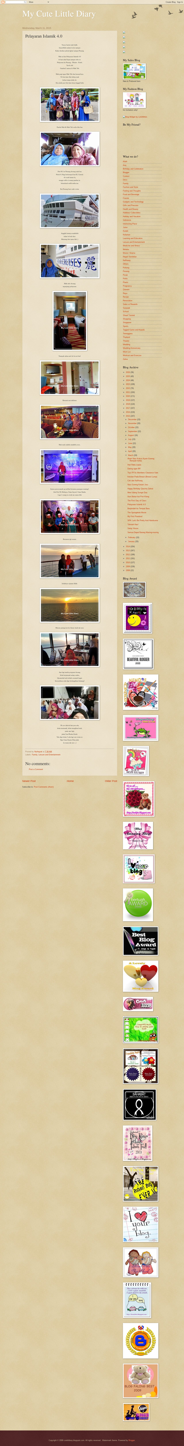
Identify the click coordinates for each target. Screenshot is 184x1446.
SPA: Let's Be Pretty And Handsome (143, 520)
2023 (128, 384)
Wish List (127, 352)
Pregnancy (127, 286)
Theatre (126, 341)
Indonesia (127, 220)
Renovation (127, 301)
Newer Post (29, 781)
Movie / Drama (129, 253)
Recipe (126, 297)
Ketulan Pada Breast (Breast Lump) (142, 477)
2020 (128, 396)
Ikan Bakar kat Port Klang (138, 496)
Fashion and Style (130, 187)
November (132, 423)
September (133, 431)
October (131, 427)
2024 (128, 380)
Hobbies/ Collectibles (131, 213)
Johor (125, 227)
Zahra (125, 359)
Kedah (125, 231)
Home (70, 781)
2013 (128, 550)
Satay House (133, 528)
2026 (128, 372)
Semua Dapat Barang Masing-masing (143, 532)
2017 (128, 408)
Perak (125, 275)
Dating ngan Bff (134, 469)
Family (34, 755)
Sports (125, 326)
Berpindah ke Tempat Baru (139, 508)
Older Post (111, 781)
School (126, 311)
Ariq (124, 165)
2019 (128, 400)
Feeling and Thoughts (132, 191)
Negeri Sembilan (130, 257)
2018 (128, 404)
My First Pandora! (135, 516)
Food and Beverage (131, 194)
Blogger (126, 172)
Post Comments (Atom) (44, 787)
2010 (128, 562)
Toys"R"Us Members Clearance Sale (143, 473)
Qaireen (126, 289)
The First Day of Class (137, 501)
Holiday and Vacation (131, 216)
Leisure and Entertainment (49, 755)
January (131, 541)
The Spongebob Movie (137, 512)
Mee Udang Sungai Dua (137, 492)
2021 (128, 392)
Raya (125, 293)
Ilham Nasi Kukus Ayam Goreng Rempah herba (141, 459)
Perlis (125, 279)
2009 (128, 566)
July (130, 439)
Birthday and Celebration (133, 169)
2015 (128, 416)
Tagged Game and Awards (134, 330)
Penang (126, 271)
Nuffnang (126, 260)
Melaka (126, 249)
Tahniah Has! (133, 524)
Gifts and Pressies (130, 205)
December (132, 419)
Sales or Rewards (130, 304)
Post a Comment (36, 769)
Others (126, 264)
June (130, 443)
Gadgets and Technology (133, 202)
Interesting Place (130, 224)
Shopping (127, 319)
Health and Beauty (130, 209)
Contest (126, 176)
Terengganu (128, 333)
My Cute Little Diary (59, 13)
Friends (126, 198)
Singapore (127, 322)
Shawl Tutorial (129, 315)
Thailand (126, 337)
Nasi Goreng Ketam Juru (138, 485)
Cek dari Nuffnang (135, 481)
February (132, 537)
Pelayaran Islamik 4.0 (137, 504)
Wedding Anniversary (131, 348)
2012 (128, 554)
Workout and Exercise (132, 355)
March (131, 455)
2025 (128, 376)
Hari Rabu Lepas (134, 465)
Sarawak (126, 308)
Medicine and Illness (131, 246)
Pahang (126, 268)
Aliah (125, 161)
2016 (128, 412)
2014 (128, 546)
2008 (128, 570)
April (130, 451)
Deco (125, 180)
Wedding (126, 344)
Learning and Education (132, 238)
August (131, 435)
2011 (128, 558)
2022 (128, 388)
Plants (125, 282)
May (130, 447)
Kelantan (126, 235)
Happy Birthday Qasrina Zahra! (140, 489)
